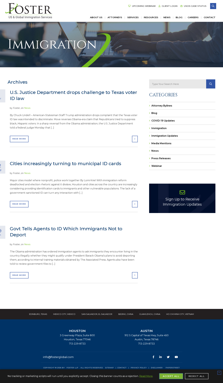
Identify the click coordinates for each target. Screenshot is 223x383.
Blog (179, 17)
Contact (209, 17)
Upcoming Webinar (143, 6)
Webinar (156, 166)
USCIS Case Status (194, 6)
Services (133, 17)
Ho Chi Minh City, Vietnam (180, 314)
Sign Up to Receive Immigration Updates (182, 201)
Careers (193, 17)
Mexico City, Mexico (64, 314)
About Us (96, 17)
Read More (19, 139)
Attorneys (115, 17)
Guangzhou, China (149, 314)
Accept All (171, 376)
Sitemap (109, 368)
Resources (151, 17)
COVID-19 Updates (163, 120)
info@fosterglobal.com (58, 357)
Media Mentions (161, 143)
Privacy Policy (139, 368)
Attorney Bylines (161, 105)
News (167, 17)
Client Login (169, 6)
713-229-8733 (77, 343)
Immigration (159, 128)
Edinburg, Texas (38, 314)
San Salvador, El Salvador (96, 314)
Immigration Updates (164, 135)
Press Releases (161, 158)
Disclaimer (157, 368)
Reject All (197, 376)
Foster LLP (72, 368)
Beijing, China (125, 314)
